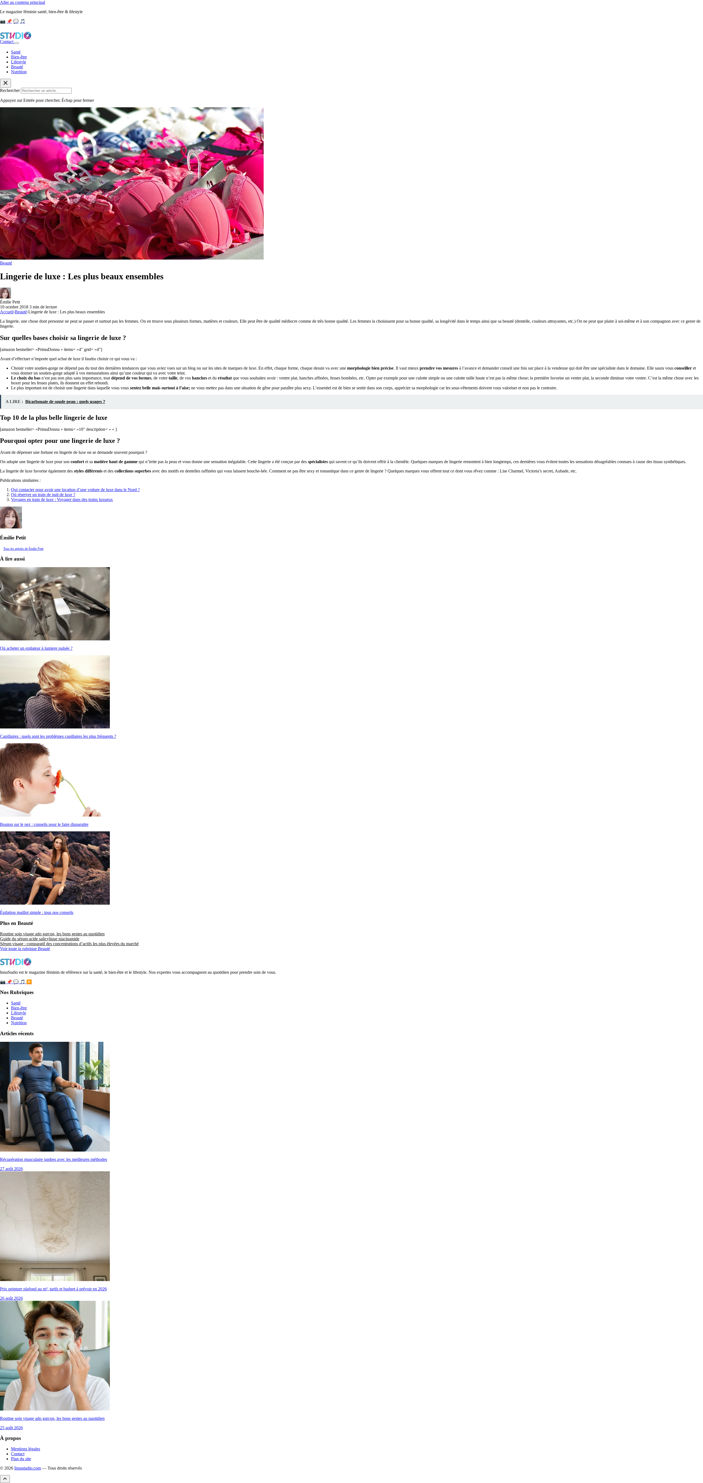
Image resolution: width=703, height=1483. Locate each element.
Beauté (17, 66)
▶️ (29, 982)
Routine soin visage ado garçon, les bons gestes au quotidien (52, 934)
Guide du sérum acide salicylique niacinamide (39, 938)
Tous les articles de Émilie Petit (23, 549)
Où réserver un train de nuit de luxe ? (43, 494)
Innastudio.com (27, 1468)
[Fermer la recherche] (5, 83)
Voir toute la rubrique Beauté (25, 948)
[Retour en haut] (5, 1479)
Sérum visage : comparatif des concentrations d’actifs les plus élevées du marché (69, 943)
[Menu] (17, 43)
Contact (7, 41)
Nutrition (19, 71)
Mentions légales (25, 1449)
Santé (16, 52)
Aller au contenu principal (22, 2)
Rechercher (10, 90)
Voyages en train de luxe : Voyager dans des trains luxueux (62, 499)
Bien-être (19, 57)
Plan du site (21, 1458)
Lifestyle (18, 62)
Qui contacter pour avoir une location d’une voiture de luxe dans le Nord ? (75, 489)
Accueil (6, 311)
